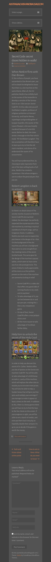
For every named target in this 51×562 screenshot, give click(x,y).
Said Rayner (31, 63)
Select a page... (17, 12)
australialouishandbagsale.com (26, 4)
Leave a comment (19, 66)
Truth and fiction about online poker (16, 452)
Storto (19, 555)
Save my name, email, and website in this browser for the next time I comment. (25, 537)
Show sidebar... (17, 23)
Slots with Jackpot (20, 436)
